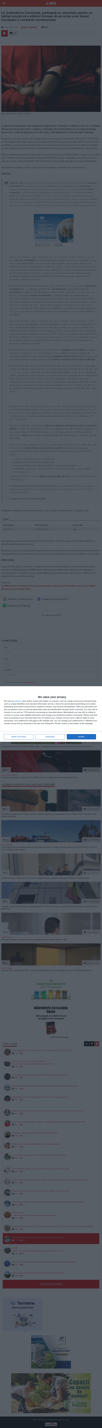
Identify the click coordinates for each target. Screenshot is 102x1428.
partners (17, 701)
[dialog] (51, 714)
